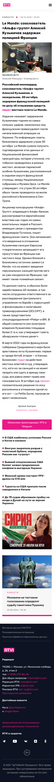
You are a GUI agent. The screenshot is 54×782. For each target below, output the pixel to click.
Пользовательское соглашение (18, 632)
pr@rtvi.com (27, 685)
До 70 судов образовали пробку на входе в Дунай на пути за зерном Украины (26, 500)
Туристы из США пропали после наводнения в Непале (24, 488)
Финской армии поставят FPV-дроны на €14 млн (23, 477)
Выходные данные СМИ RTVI (16, 628)
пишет (6, 110)
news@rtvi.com (29, 681)
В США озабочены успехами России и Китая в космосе (26, 439)
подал (21, 359)
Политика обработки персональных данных (24, 637)
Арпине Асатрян (27, 406)
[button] (50, 5)
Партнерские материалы (16, 693)
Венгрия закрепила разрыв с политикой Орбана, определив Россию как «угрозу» (22, 451)
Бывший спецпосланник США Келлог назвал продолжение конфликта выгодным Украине (22, 465)
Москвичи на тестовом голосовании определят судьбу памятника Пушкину (25, 601)
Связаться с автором (27, 410)
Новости (8, 17)
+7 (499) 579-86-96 (18, 674)
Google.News (11, 711)
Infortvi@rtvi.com (37, 678)
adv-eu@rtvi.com (28, 689)
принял (45, 381)
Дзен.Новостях (17, 707)
